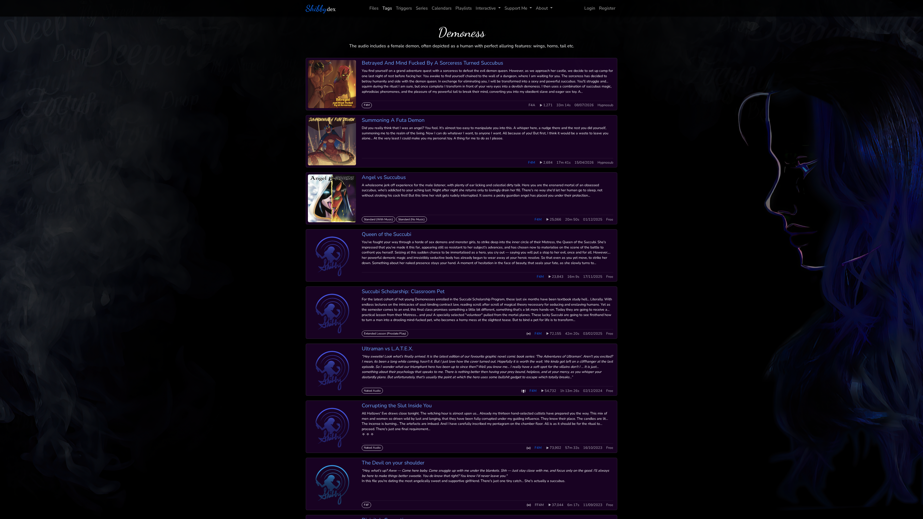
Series (422, 8)
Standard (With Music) (378, 219)
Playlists (463, 8)
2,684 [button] (548, 162)
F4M (367, 105)
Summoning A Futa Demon (393, 120)
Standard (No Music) (411, 219)
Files (374, 8)
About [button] (542, 8)
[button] (528, 333)
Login (589, 8)
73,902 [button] (555, 447)
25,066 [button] (555, 219)
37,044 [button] (557, 504)
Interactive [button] (486, 8)
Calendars (442, 8)
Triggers (404, 8)
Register (607, 8)
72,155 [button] (555, 333)
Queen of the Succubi (386, 234)
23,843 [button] (557, 276)
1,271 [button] (548, 105)
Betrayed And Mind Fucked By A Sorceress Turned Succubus (432, 63)
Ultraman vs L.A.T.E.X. (387, 348)
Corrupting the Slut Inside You (397, 405)
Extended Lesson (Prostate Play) (385, 333)
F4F (366, 505)
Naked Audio (372, 391)
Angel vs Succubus (384, 177)
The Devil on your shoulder (393, 462)
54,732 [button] (550, 390)
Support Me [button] (516, 8)
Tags (387, 8)
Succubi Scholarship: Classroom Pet (403, 291)
